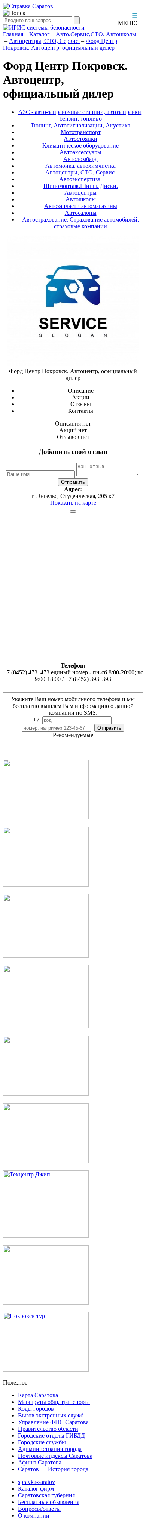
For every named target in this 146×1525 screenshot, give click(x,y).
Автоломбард (80, 159)
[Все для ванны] (46, 1161)
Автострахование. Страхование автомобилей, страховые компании (80, 222)
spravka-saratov (36, 1482)
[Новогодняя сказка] (46, 955)
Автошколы (81, 199)
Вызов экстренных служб (50, 1415)
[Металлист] (46, 1026)
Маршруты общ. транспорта (54, 1402)
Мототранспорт (81, 132)
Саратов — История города (53, 1469)
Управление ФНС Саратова (53, 1422)
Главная (13, 34)
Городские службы (42, 1442)
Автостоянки (80, 139)
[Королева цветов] (46, 817)
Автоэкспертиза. (80, 179)
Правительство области (48, 1429)
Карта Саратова (38, 1395)
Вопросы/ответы (39, 1509)
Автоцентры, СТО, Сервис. (44, 41)
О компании (33, 1515)
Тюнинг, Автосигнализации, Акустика (80, 125)
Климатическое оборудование (80, 145)
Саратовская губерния (46, 1495)
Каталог (39, 34)
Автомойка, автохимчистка (80, 166)
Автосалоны (81, 213)
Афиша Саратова (39, 1462)
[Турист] (46, 884)
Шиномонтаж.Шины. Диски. (80, 186)
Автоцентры (80, 192)
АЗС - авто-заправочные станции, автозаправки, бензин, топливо (80, 115)
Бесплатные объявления (48, 1502)
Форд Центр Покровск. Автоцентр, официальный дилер (60, 44)
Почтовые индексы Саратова (55, 1456)
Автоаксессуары (80, 152)
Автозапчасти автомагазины (80, 206)
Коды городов (36, 1408)
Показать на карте (73, 502)
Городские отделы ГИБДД (51, 1435)
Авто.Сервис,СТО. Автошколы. (97, 34)
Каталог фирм (36, 1488)
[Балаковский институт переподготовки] (46, 1094)
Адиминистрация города (50, 1449)
